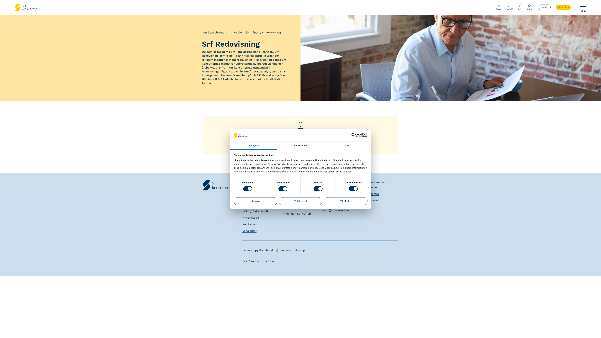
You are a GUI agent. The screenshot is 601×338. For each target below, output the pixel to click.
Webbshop (249, 224)
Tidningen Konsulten (297, 213)
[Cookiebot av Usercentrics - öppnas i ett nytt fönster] (353, 135)
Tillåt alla (345, 201)
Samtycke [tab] (253, 145)
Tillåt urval (300, 201)
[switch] (282, 188)
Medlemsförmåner (246, 32)
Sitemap (299, 250)
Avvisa (255, 201)
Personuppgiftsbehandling (260, 250)
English (530, 9)
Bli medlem (563, 7)
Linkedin (371, 187)
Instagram (372, 193)
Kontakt (509, 9)
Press (498, 9)
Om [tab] (347, 145)
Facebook (371, 200)
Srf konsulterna (213, 32)
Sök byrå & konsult (255, 211)
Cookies (285, 250)
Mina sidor (249, 230)
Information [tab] (300, 145)
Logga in (544, 7)
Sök (519, 9)
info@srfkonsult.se (336, 210)
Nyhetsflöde (250, 217)
